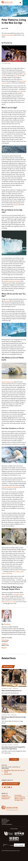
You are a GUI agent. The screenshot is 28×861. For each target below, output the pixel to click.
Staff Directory (6, 797)
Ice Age (21, 91)
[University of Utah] (8, 835)
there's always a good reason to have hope (13, 572)
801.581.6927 (8, 774)
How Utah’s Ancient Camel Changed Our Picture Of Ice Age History (13, 748)
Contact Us (5, 795)
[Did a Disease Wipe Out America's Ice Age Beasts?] (14, 704)
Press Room (18, 795)
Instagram (7, 787)
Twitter (5, 787)
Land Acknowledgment (7, 824)
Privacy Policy (5, 821)
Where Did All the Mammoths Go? (12, 690)
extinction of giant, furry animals (12, 281)
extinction (15, 204)
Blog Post (4, 648)
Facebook (3, 787)
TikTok (11, 787)
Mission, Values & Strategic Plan (20, 799)
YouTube (9, 787)
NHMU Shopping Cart (20, 2)
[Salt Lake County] (14, 840)
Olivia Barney (6, 624)
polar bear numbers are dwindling (10, 487)
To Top (15, 759)
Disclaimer (4, 823)
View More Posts (8, 666)
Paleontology (5, 640)
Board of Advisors (20, 797)
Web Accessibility (5, 820)
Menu (25, 2)
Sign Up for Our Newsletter (11, 784)
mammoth (16, 75)
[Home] (7, 2)
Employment (5, 798)
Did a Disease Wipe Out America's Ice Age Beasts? (14, 718)
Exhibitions (5, 644)
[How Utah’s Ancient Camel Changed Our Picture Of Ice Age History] (14, 734)
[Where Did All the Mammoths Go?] (14, 678)
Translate (12, 845)
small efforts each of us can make (13, 600)
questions (6, 301)
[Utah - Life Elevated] (19, 835)
